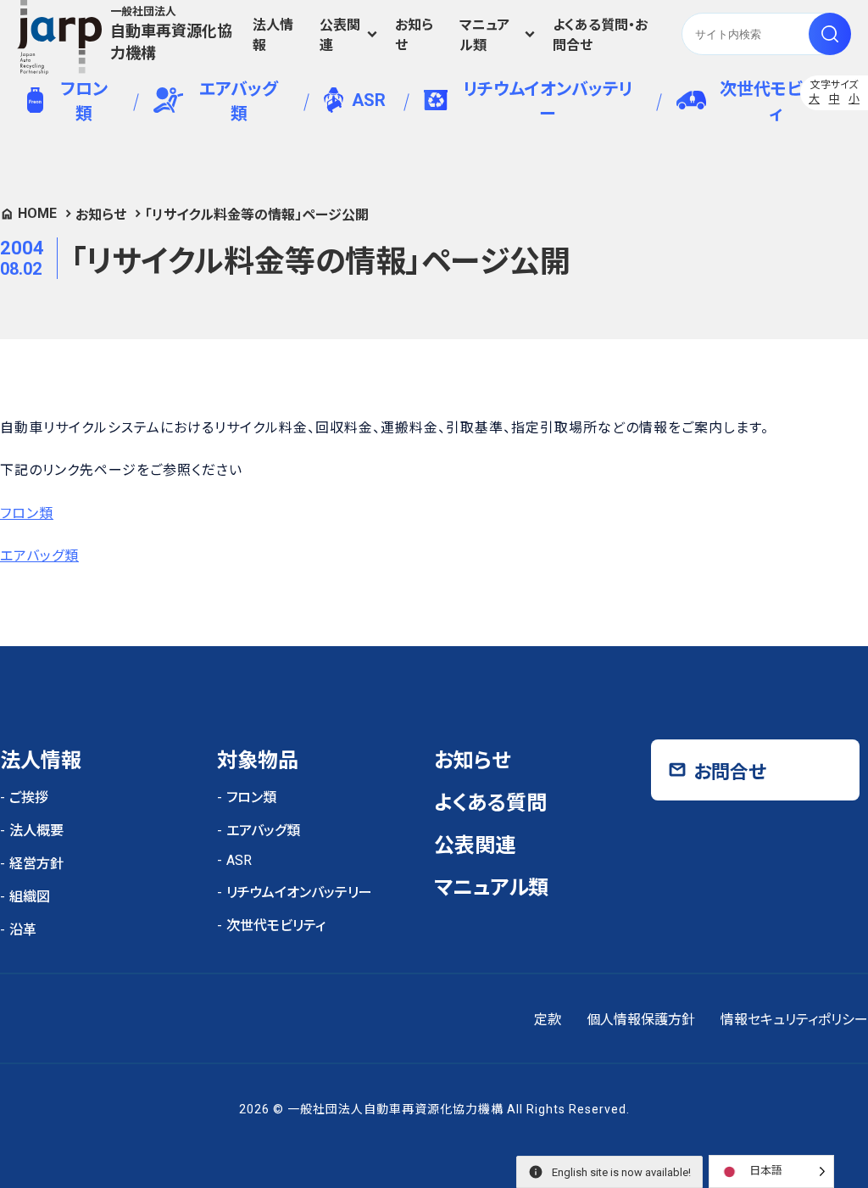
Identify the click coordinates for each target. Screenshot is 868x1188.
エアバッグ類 (238, 101)
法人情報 (273, 35)
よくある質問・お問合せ (600, 35)
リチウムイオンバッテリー (547, 101)
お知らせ (414, 35)
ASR (369, 100)
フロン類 (84, 101)
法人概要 (36, 831)
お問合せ (729, 772)
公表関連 (340, 35)
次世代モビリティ (776, 101)
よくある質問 (490, 803)
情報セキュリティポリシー (794, 1020)
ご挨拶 (28, 797)
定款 (547, 1020)
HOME (37, 213)
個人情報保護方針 (641, 1020)
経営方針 (36, 864)
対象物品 (257, 760)
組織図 (29, 897)
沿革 (22, 930)
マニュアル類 (484, 35)
